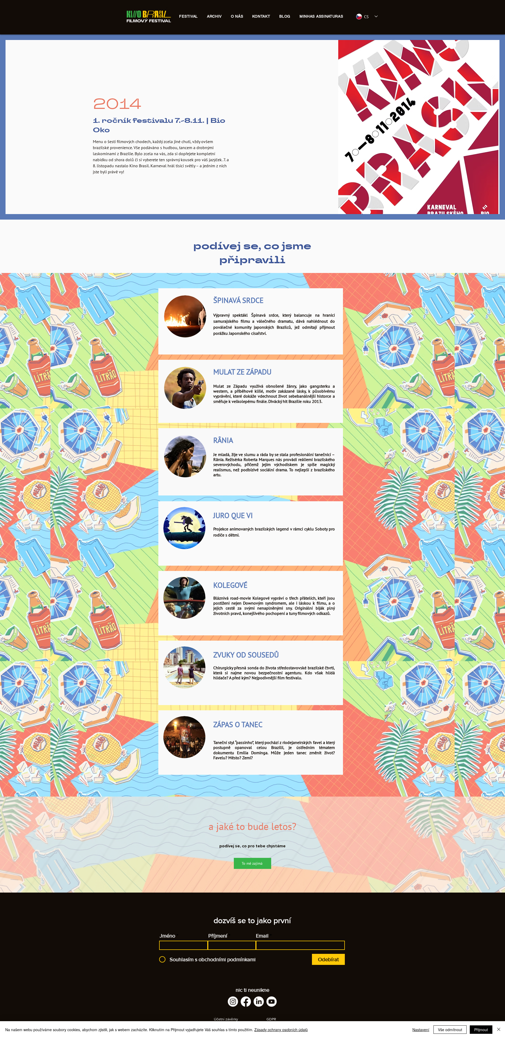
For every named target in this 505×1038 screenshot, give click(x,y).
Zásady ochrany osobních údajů (281, 1029)
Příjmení (217, 935)
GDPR (271, 1019)
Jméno (167, 935)
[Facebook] (246, 1001)
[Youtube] (271, 1001)
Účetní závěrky (226, 1019)
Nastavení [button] (420, 1029)
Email (262, 935)
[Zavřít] (499, 1029)
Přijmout (481, 1029)
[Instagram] (233, 1001)
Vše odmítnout (450, 1029)
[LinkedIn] (259, 1001)
